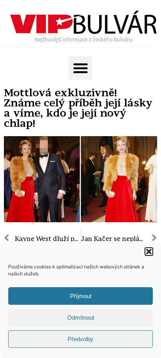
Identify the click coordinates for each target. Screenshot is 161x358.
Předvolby (80, 339)
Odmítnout (80, 317)
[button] (149, 251)
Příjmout (80, 296)
